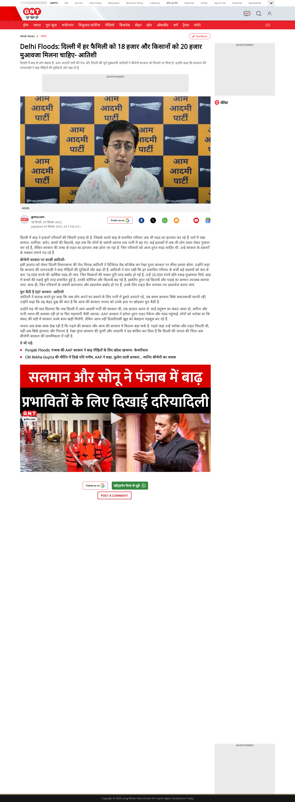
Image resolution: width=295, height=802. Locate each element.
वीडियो (109, 25)
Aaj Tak (78, 3)
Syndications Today (182, 798)
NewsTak (189, 3)
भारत (37, 25)
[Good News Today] (32, 17)
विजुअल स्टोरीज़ (89, 25)
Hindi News (27, 36)
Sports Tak (220, 3)
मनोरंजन (67, 25)
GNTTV (54, 3)
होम (25, 25)
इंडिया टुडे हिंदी (172, 3)
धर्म (175, 25)
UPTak (204, 3)
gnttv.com (37, 217)
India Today (95, 3)
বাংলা (66, 3)
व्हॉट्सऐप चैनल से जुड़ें (127, 485)
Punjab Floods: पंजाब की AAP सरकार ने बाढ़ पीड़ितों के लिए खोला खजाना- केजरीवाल (86, 350)
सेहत (138, 25)
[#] (153, 220)
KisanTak (237, 3)
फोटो (197, 25)
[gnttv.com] (24, 219)
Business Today (134, 3)
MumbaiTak (255, 3)
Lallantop (155, 3)
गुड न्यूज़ (51, 25)
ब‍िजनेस (124, 25)
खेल (149, 25)
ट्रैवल (186, 25)
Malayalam (113, 3)
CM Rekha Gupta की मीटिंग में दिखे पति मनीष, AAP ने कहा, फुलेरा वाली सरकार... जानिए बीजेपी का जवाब (100, 357)
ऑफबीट (162, 25)
